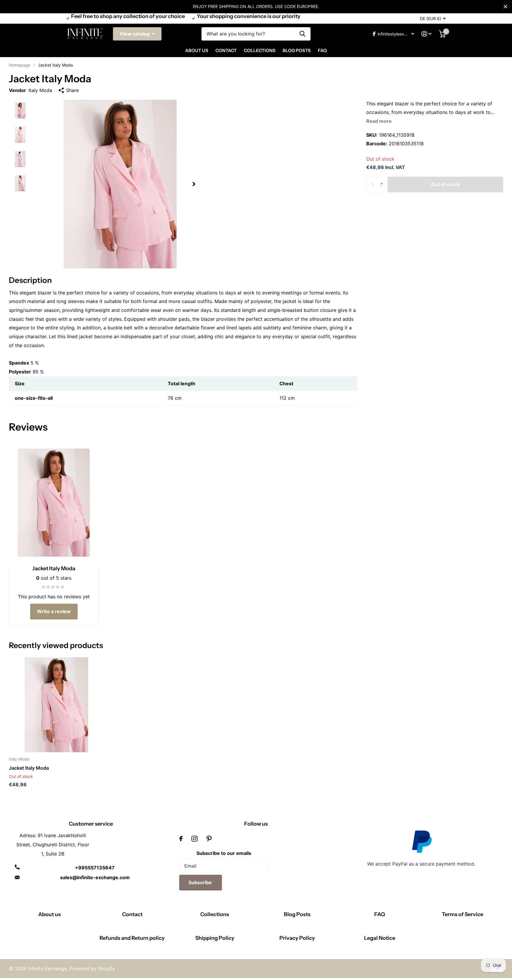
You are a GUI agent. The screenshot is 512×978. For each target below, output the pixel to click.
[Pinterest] (209, 839)
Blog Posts (297, 50)
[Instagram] (194, 839)
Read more (379, 121)
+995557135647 (95, 868)
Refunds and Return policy (132, 938)
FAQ (322, 50)
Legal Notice (379, 938)
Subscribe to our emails (223, 853)
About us (49, 914)
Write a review (54, 611)
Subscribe (200, 882)
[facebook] (181, 839)
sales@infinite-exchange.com (95, 877)
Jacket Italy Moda (29, 768)
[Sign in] (426, 34)
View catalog (135, 34)
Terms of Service (462, 914)
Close (505, 6)
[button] (193, 184)
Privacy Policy (297, 938)
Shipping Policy (214, 938)
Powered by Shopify (92, 968)
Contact (226, 50)
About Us (196, 50)
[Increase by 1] (383, 179)
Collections (260, 50)
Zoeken (302, 34)
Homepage (19, 64)
